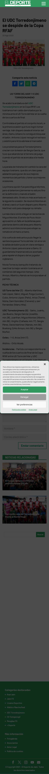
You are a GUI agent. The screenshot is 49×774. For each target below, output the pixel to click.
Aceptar (24, 389)
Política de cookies (19, 409)
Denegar (24, 397)
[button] (44, 364)
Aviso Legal (33, 409)
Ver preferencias (24, 404)
